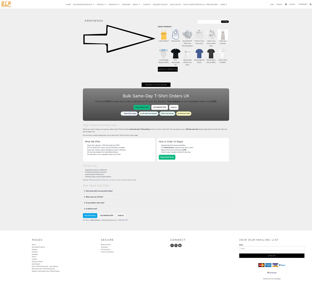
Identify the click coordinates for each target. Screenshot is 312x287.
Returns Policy (106, 245)
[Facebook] (172, 245)
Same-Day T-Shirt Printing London (123, 135)
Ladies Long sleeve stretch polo (211, 43)
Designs (34, 249)
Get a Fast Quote (90, 215)
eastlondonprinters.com (109, 220)
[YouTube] (180, 245)
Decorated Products (38, 247)
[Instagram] (176, 245)
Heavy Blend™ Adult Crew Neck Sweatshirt (187, 43)
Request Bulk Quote (141, 107)
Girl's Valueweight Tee (175, 62)
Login (272, 4)
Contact (34, 259)
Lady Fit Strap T (164, 41)
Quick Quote (36, 264)
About (34, 257)
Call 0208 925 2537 (159, 107)
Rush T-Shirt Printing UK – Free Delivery (45, 266)
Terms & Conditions (107, 252)
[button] (84, 4)
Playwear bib (175, 41)
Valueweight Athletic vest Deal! (187, 62)
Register (279, 4)
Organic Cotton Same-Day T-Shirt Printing (45, 271)
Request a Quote (37, 262)
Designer (35, 254)
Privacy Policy (105, 249)
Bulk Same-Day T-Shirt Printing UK (43, 269)
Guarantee (104, 247)
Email (241, 245)
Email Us (174, 107)
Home (34, 245)
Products (35, 252)
